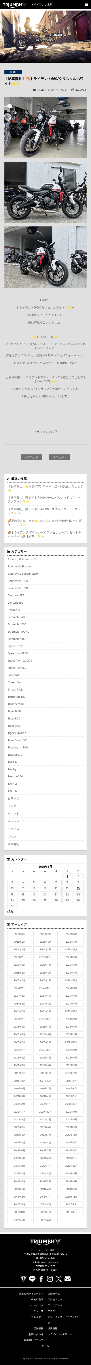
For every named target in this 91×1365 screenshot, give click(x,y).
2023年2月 (19, 1042)
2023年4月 (45, 1034)
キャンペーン (16, 821)
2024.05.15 (81, 89)
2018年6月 (71, 1181)
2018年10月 (46, 1173)
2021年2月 (19, 1103)
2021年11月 (19, 1080)
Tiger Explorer (17, 733)
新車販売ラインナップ (31, 1293)
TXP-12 (12, 783)
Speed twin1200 (18, 653)
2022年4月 (45, 1065)
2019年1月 (45, 1165)
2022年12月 (71, 1042)
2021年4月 (45, 1096)
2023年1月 (45, 1042)
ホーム (45, 1345)
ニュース (13, 828)
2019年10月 (45, 1142)
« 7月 (10, 911)
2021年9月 (71, 1080)
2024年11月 (20, 988)
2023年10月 (45, 1019)
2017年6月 (71, 1212)
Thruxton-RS (16, 696)
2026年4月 (45, 941)
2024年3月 (71, 1003)
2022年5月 (19, 1065)
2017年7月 (45, 1212)
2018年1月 (45, 1196)
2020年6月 (71, 1119)
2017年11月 (19, 1204)
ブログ (63, 89)
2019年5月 (19, 1158)
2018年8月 (19, 1181)
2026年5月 (19, 941)
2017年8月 (19, 1212)
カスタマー (37, 1316)
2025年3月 (71, 972)
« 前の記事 (31, 457)
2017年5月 (19, 1220)
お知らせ (53, 89)
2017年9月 (71, 1204)
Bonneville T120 (18, 588)
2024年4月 (45, 1003)
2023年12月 (71, 1011)
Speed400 (14, 675)
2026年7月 (45, 934)
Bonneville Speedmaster (23, 573)
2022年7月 (45, 1057)
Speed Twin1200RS (20, 660)
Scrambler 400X (18, 617)
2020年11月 (20, 1111)
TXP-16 (12, 791)
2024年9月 (71, 988)
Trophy (12, 769)
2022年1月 (45, 1072)
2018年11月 (19, 1173)
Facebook (41, 1278)
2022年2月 (19, 1072)
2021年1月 (45, 1103)
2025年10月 (45, 957)
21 (56, 894)
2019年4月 (45, 1158)
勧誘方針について (33, 1340)
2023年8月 (19, 1026)
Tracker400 (15, 754)
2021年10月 (45, 1080)
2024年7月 (45, 995)
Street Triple (15, 689)
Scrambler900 (17, 638)
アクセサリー (55, 1299)
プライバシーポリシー (60, 1334)
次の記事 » (60, 457)
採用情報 (52, 1328)
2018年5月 (19, 1189)
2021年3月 (71, 1096)
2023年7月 (45, 1026)
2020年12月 (71, 1103)
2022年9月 (71, 1049)
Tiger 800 (14, 718)
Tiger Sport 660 (18, 740)
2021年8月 (19, 1088)
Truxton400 (15, 776)
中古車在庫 (37, 1299)
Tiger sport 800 (18, 747)
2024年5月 (19, 1003)
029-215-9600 (47, 1257)
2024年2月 (19, 1011)
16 (78, 888)
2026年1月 (45, 949)
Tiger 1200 (14, 711)
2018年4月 (45, 1189)
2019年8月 (19, 1150)
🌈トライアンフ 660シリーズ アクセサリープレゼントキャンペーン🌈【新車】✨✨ (44, 534)
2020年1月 (45, 1134)
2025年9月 (71, 957)
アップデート (55, 1305)
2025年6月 (71, 964)
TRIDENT (41, 89)
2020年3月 (71, 1127)
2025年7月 (45, 964)
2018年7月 (45, 1181)
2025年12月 (71, 949)
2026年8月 (19, 934)
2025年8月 (19, 964)
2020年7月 (45, 1119)
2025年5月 (19, 972)
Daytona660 (15, 602)
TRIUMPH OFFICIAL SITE (23, 1278)
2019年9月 (71, 1142)
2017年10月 (45, 1204)
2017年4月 (45, 1220)
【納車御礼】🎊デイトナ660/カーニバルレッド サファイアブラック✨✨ (45, 499)
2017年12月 (71, 1196)
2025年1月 (45, 980)
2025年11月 (20, 957)
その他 (12, 805)
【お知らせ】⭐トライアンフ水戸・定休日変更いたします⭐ (45, 488)
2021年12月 (71, 1072)
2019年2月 (19, 1165)
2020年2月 (19, 1134)
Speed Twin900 (17, 667)
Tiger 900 (14, 725)
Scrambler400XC (18, 631)
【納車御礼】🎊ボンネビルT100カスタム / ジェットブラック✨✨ (44, 511)
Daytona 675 (16, 595)
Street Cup (14, 682)
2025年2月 (19, 980)
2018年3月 (71, 1189)
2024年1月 (45, 1011)
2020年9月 (71, 1111)
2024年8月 (19, 995)
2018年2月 (19, 1196)
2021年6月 (71, 1088)
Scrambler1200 (17, 624)
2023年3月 (71, 1034)
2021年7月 (45, 1088)
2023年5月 (19, 1034)
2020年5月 (19, 1127)
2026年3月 (71, 941)
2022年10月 (45, 1049)
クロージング (36, 1305)
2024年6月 (71, 995)
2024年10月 (45, 988)
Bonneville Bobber (19, 566)
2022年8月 (19, 1057)
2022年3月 (71, 1065)
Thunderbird (16, 704)
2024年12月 (71, 980)
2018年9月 (71, 1173)
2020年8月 (19, 1119)
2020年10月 (45, 1111)
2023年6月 (71, 1026)
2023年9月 (71, 1019)
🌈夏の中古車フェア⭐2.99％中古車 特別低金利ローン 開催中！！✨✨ (45, 522)
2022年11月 (20, 1049)
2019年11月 (19, 1142)
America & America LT (22, 559)
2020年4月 (45, 1127)
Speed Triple (15, 646)
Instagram (50, 1278)
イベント (13, 813)
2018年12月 (71, 1165)
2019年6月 (71, 1150)
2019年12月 (71, 1134)
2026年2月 (19, 949)
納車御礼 (13, 844)
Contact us (67, 1278)
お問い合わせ (36, 1334)
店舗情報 (38, 1328)
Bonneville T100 (18, 581)
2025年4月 (45, 972)
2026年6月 (71, 934)
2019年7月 (45, 1150)
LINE (32, 1278)
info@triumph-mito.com (45, 1262)
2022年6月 (71, 1057)
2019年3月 (71, 1158)
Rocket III (14, 610)
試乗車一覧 (54, 1293)
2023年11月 (20, 1019)
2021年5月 (19, 1096)
